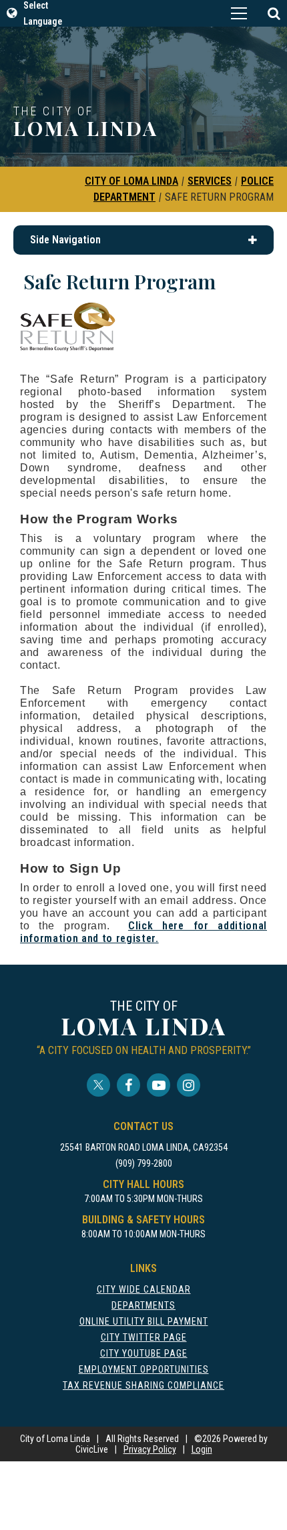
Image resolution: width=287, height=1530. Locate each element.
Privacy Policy (149, 1449)
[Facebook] (128, 1085)
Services (210, 181)
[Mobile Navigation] (239, 13)
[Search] (273, 13)
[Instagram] (188, 1085)
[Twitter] (98, 1085)
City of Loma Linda (131, 181)
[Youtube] (158, 1085)
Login (202, 1449)
